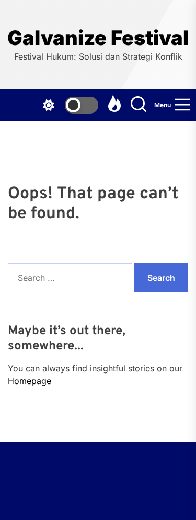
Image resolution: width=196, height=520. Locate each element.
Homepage (29, 381)
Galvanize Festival (98, 38)
